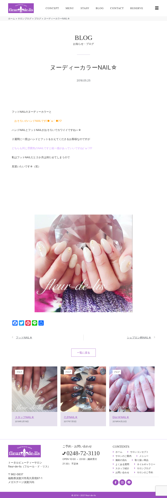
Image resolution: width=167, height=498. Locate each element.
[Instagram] (122, 482)
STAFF (85, 8)
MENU (70, 8)
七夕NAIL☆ (71, 417)
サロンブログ (24, 18)
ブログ (37, 18)
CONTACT (117, 8)
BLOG (100, 8)
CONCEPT (52, 8)
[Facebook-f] (116, 482)
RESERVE (136, 8)
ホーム (11, 18)
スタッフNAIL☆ (24, 417)
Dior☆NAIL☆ (121, 417)
